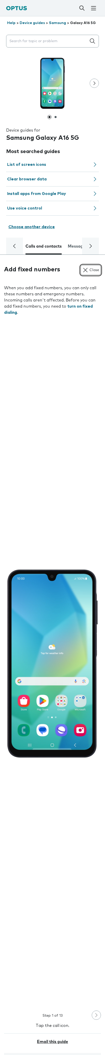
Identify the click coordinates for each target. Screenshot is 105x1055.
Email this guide (52, 1042)
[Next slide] (94, 83)
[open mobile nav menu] (93, 8)
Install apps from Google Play (36, 194)
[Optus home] (16, 8)
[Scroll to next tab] (90, 246)
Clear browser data (27, 179)
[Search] (82, 8)
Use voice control (24, 208)
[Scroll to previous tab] (14, 246)
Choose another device (31, 227)
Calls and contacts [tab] (43, 246)
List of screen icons (26, 165)
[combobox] (47, 41)
